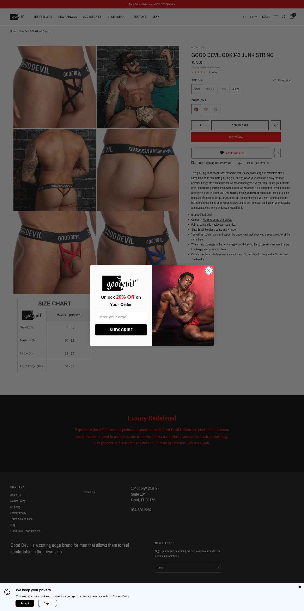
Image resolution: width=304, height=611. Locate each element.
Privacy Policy (121, 596)
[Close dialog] (208, 270)
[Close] (300, 587)
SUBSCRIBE (121, 330)
